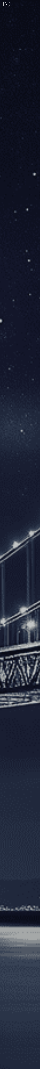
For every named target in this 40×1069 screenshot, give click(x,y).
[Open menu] (35, 4)
